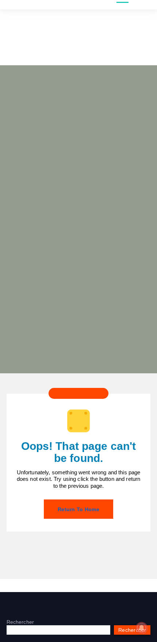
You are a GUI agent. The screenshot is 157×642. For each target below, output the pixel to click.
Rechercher (20, 622)
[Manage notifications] (142, 628)
